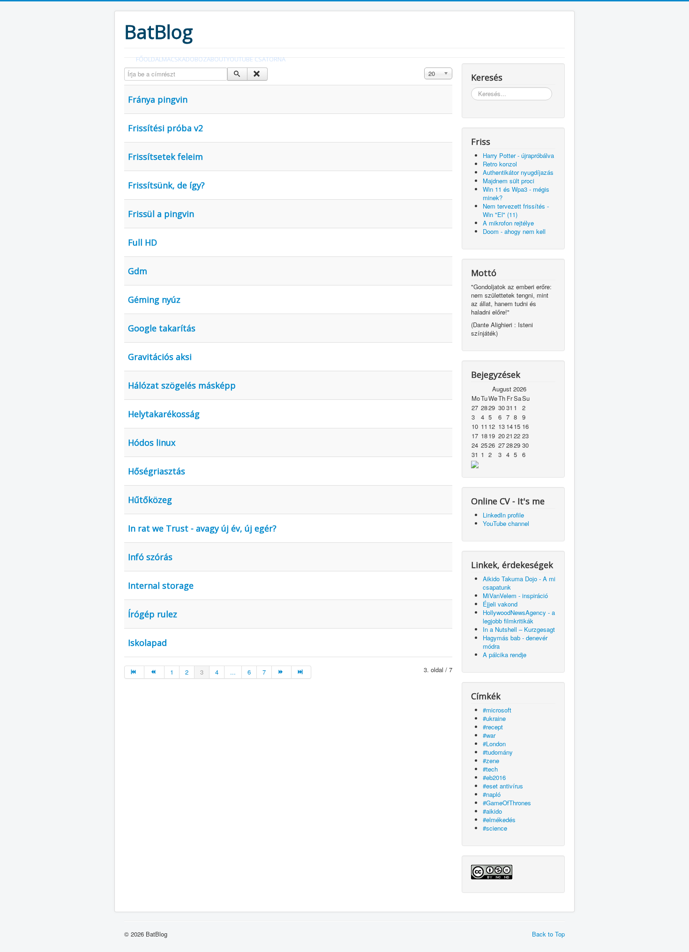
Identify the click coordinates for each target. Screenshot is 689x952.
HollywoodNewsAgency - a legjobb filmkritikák (519, 616)
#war (489, 735)
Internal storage (161, 585)
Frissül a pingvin (161, 213)
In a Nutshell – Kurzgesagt (519, 629)
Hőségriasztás (156, 471)
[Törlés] (257, 74)
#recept (493, 726)
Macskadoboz (184, 59)
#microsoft (497, 709)
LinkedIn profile (503, 514)
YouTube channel (506, 523)
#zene (491, 760)
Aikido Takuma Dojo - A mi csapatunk (519, 583)
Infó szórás (150, 556)
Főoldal (149, 59)
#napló (492, 794)
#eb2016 (494, 777)
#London (494, 743)
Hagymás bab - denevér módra (515, 642)
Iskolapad (147, 642)
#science (495, 828)
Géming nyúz (154, 299)
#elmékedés (499, 819)
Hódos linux (151, 442)
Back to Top (548, 934)
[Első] (134, 672)
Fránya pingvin (157, 99)
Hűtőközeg (150, 499)
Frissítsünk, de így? (166, 185)
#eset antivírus (503, 785)
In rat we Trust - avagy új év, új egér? (202, 528)
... (233, 671)
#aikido (492, 811)
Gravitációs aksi (160, 356)
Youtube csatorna (255, 59)
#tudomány (498, 752)
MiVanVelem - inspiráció (515, 595)
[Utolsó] (301, 672)
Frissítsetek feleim (165, 156)
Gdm (137, 271)
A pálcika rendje (504, 654)
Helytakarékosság (164, 414)
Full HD (142, 242)
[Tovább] (282, 672)
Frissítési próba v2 (165, 128)
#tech (490, 769)
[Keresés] (237, 74)
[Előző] (154, 672)
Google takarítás (161, 328)
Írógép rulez (152, 614)
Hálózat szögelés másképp (182, 385)
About (216, 59)
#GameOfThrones (507, 802)
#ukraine (494, 718)
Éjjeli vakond (500, 604)
